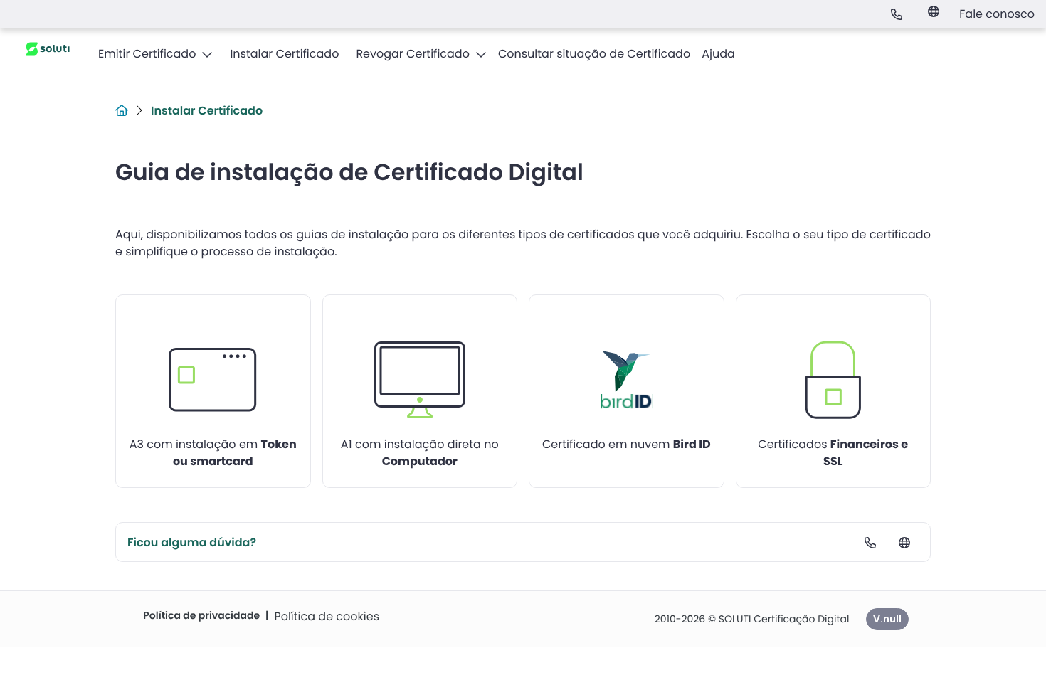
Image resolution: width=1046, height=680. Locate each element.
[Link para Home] (121, 110)
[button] (155, 54)
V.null (887, 619)
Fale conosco (997, 14)
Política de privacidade (201, 615)
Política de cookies (326, 616)
